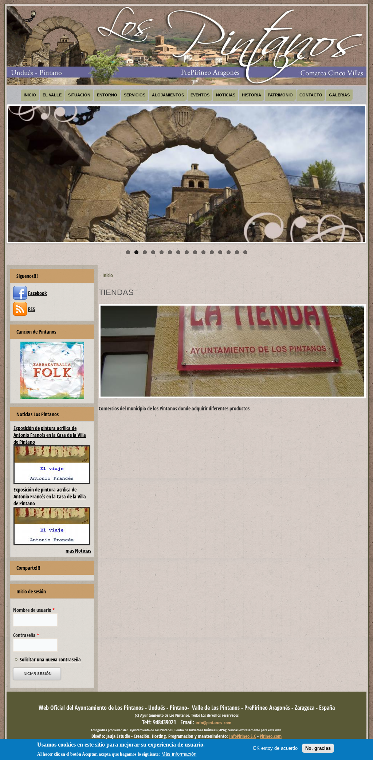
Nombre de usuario (34, 609)
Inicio (30, 95)
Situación (79, 95)
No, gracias (318, 748)
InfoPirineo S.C (242, 736)
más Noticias (78, 550)
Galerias (339, 95)
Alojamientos (168, 95)
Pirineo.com (271, 736)
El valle (52, 95)
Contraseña (26, 635)
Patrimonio (280, 95)
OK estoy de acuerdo (275, 748)
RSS (31, 309)
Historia (251, 95)
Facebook (37, 293)
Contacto (310, 95)
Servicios (134, 95)
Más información (178, 754)
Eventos (200, 95)
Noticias (225, 95)
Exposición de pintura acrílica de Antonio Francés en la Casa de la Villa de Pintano (49, 435)
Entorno (107, 95)
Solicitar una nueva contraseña (50, 659)
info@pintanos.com (213, 722)
